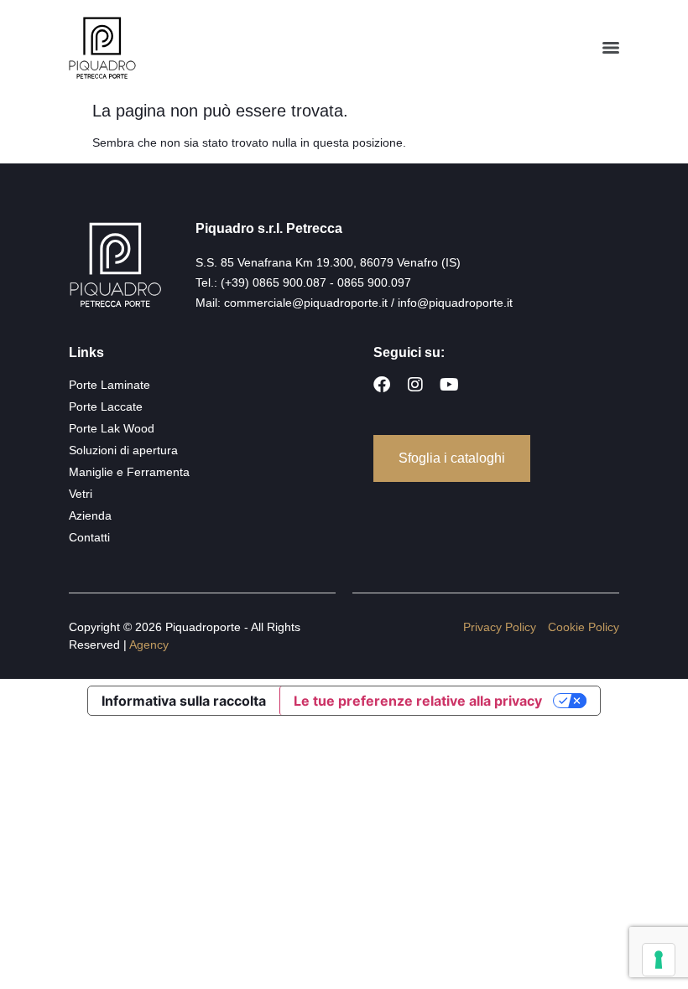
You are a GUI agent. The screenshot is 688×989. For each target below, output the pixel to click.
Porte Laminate (109, 384)
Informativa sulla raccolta (184, 700)
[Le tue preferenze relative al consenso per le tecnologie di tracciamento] (659, 960)
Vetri (80, 493)
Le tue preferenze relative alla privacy (418, 700)
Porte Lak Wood (111, 428)
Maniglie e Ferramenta (129, 472)
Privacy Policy (499, 627)
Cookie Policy (583, 627)
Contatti (89, 537)
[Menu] (610, 48)
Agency (149, 644)
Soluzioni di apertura (123, 450)
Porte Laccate (106, 406)
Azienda (90, 515)
